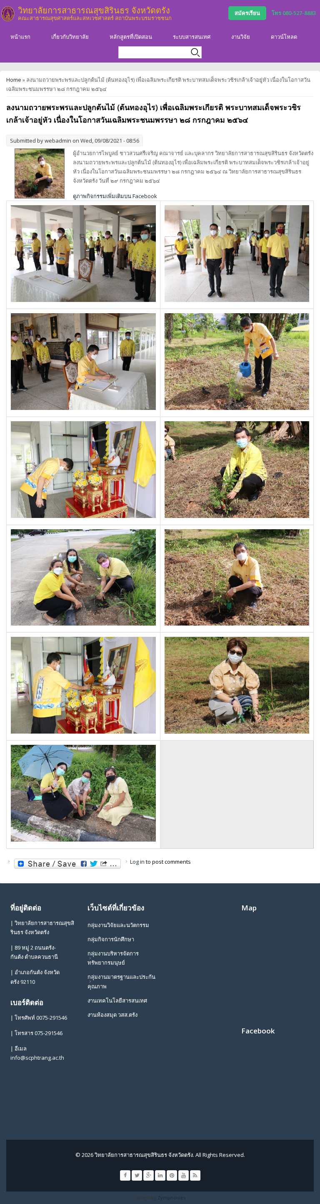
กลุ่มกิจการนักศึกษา (111, 939)
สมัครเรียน (247, 13)
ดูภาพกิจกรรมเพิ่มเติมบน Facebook (115, 196)
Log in (137, 861)
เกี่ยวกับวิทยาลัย (70, 36)
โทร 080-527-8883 (294, 13)
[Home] (8, 13)
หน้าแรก (20, 36)
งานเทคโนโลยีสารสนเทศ (117, 1000)
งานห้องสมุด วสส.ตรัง (113, 1014)
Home (13, 79)
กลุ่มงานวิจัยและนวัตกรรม (118, 925)
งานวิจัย (240, 36)
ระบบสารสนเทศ (191, 36)
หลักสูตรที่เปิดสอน (131, 36)
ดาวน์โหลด (284, 36)
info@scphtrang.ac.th (37, 1057)
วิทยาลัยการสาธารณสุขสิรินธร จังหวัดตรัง (94, 10)
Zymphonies (171, 1197)
